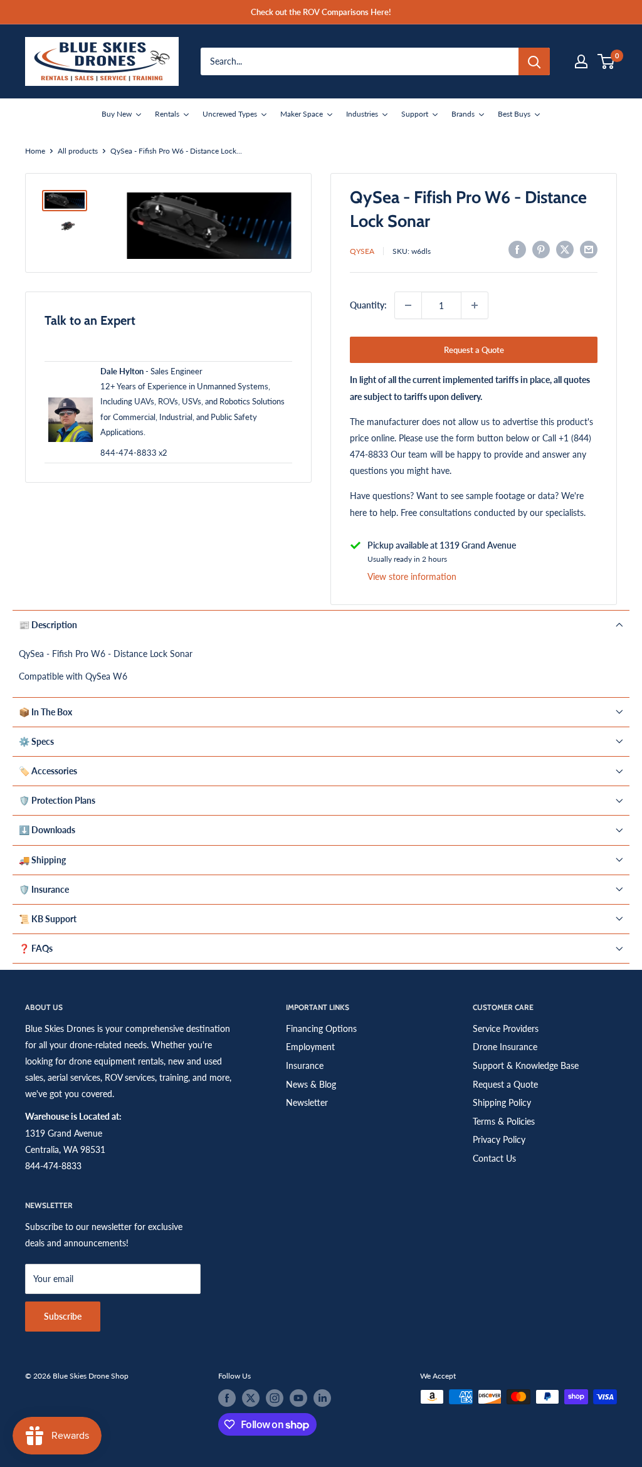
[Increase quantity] (474, 305)
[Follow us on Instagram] (274, 1398)
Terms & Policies (504, 1121)
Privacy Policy (499, 1139)
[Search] (534, 61)
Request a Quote (474, 350)
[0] (606, 61)
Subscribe (63, 1316)
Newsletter (307, 1102)
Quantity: (368, 305)
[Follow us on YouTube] (298, 1398)
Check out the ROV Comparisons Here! (321, 12)
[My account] (581, 61)
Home (35, 150)
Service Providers (506, 1028)
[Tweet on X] (565, 249)
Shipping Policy (502, 1102)
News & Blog (311, 1084)
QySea (362, 251)
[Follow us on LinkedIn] (322, 1398)
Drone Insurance (505, 1046)
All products (78, 150)
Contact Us (494, 1158)
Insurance (305, 1065)
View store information (411, 576)
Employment (310, 1046)
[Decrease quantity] (408, 305)
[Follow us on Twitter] (251, 1398)
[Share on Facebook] (517, 249)
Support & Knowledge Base (526, 1065)
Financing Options (321, 1028)
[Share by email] (588, 249)
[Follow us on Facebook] (227, 1398)
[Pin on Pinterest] (541, 249)
